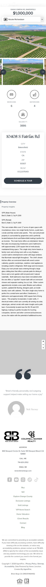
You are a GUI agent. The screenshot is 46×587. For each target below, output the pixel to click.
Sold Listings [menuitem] (23, 512)
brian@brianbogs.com (23, 477)
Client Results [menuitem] (23, 525)
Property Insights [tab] (8, 206)
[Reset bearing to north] (43, 347)
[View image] (23, 72)
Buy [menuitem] (23, 494)
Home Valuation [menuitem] (23, 521)
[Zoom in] (43, 341)
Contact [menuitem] (23, 530)
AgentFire (27, 576)
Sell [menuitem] (23, 499)
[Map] (23, 352)
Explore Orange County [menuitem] (23, 503)
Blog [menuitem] (23, 534)
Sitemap (40, 570)
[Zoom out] (43, 344)
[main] (23, 217)
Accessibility (9, 573)
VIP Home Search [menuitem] (23, 516)
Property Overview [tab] (9, 202)
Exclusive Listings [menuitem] (23, 508)
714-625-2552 (23, 469)
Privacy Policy (31, 570)
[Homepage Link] (10, 4)
